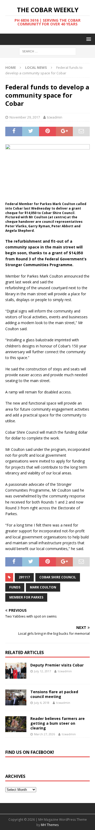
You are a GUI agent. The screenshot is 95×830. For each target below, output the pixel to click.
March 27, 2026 (44, 734)
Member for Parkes (26, 597)
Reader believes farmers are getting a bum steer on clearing (57, 723)
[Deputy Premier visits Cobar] (15, 671)
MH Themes (50, 825)
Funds (14, 587)
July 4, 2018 (41, 703)
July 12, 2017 (42, 671)
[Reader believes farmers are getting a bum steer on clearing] (15, 724)
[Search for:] (47, 51)
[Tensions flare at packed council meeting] (15, 697)
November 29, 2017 (25, 117)
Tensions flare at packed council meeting (54, 694)
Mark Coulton (43, 587)
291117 (24, 577)
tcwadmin (54, 117)
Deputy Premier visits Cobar (57, 665)
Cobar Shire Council (57, 577)
